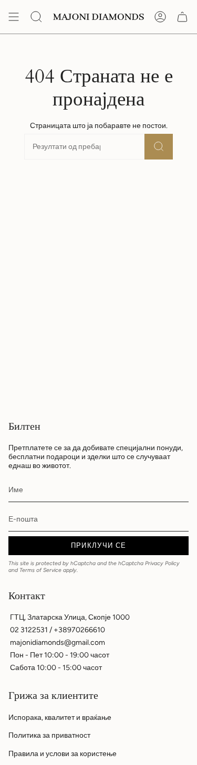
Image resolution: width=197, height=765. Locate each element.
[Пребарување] (158, 147)
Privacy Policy (162, 563)
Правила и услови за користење (62, 753)
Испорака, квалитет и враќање (59, 717)
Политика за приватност (49, 735)
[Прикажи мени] (13, 17)
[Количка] (182, 17)
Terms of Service (40, 570)
